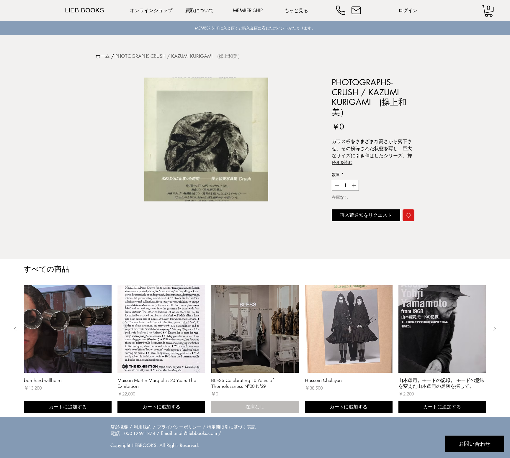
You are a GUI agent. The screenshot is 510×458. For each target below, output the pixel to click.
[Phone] (340, 10)
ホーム (103, 56)
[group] (255, 349)
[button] (489, 11)
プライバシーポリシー (179, 427)
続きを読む (342, 162)
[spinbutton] (345, 185)
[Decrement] (336, 185)
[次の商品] (494, 328)
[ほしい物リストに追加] (408, 215)
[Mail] (356, 10)
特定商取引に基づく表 (229, 427)
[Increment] (354, 185)
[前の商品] (15, 328)
